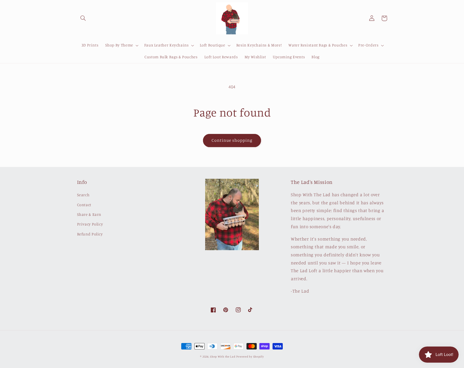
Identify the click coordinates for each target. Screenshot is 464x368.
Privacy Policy (90, 224)
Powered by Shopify (250, 356)
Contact (84, 204)
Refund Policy (90, 234)
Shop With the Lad (222, 356)
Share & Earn (89, 214)
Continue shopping (232, 140)
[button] (83, 18)
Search (83, 194)
